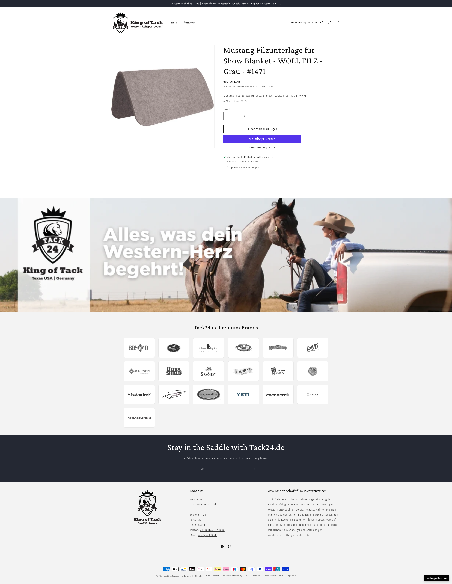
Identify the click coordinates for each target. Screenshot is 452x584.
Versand (240, 86)
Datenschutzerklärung (232, 575)
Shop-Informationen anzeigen (243, 167)
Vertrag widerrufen (437, 578)
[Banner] (226, 255)
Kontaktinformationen (274, 575)
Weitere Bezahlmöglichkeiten (262, 147)
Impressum (292, 575)
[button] (322, 22)
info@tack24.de (207, 535)
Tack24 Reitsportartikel (173, 576)
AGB (248, 575)
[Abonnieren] (254, 469)
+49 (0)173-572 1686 (212, 530)
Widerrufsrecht (212, 575)
